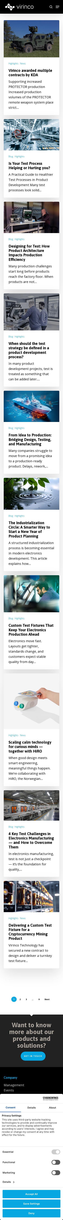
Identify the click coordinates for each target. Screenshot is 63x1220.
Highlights (13, 63)
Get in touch (33, 1056)
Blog (11, 156)
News (23, 63)
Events (9, 1090)
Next (47, 999)
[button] (57, 6)
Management (14, 1085)
